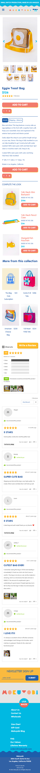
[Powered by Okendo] (7, 347)
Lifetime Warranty (18, 746)
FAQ (12, 739)
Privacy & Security (20, 765)
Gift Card (15, 728)
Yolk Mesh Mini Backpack (28, 193)
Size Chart (15, 724)
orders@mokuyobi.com (21, 749)
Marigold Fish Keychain (27, 239)
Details (5, 120)
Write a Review (27, 345)
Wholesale (16, 717)
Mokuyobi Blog (18, 731)
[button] (11, 95)
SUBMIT (32, 678)
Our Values (15, 742)
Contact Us (16, 713)
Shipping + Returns (15, 120)
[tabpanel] (20, 39)
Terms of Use (20, 767)
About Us (15, 710)
